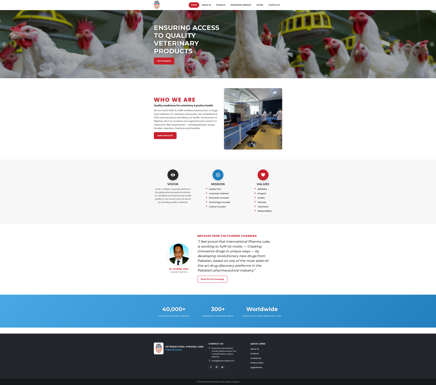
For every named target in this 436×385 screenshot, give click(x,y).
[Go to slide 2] (218, 75)
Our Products (164, 61)
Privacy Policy (256, 362)
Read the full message (212, 279)
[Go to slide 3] (220, 75)
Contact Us (274, 5)
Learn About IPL (165, 135)
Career (259, 5)
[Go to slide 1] (215, 75)
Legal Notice (256, 367)
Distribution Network (241, 5)
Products (220, 5)
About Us (206, 5)
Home (194, 5)
